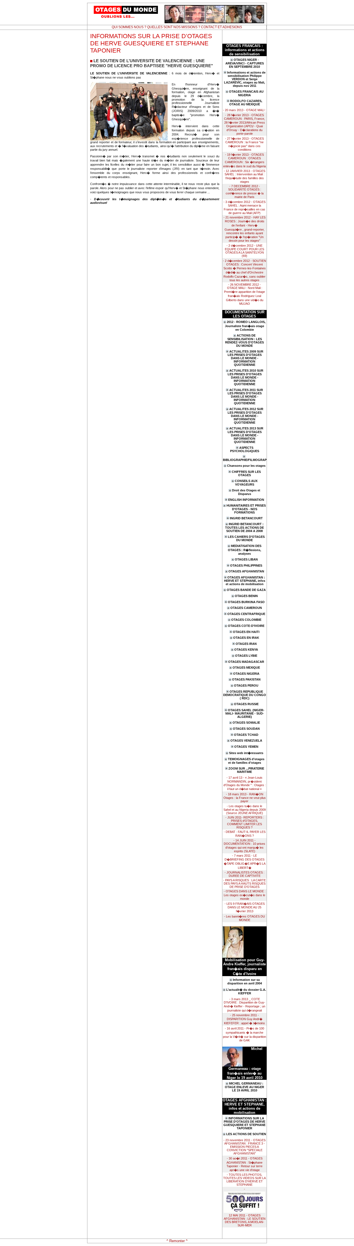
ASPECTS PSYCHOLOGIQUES (244, 449)
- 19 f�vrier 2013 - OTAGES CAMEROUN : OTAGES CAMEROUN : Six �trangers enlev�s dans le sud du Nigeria (244, 160)
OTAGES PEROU (246, 685)
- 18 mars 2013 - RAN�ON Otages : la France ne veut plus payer (244, 798)
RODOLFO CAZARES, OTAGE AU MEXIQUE (245, 102)
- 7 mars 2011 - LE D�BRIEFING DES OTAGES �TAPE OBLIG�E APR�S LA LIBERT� (245, 861)
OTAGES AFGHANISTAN (246, 571)
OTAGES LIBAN (246, 559)
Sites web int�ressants (246, 753)
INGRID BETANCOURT (246, 518)
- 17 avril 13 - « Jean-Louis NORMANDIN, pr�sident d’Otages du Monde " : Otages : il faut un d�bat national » (244, 783)
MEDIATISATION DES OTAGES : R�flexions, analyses (244, 549)
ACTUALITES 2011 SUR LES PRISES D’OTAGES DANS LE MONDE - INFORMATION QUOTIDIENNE (245, 396)
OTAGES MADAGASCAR (246, 661)
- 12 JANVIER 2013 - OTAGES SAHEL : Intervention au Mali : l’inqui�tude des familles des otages (244, 176)
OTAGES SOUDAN (246, 728)
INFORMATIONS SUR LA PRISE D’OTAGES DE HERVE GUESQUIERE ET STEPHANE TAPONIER (244, 1123)
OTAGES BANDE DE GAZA (246, 589)
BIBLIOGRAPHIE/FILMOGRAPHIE (244, 460)
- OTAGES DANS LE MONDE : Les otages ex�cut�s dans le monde (245, 895)
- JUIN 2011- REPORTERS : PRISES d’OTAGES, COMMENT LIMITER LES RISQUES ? (244, 822)
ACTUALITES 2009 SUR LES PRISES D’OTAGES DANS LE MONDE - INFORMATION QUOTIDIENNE (245, 358)
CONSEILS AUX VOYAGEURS (246, 482)
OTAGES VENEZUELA (246, 740)
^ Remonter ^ (177, 1241)
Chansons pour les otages (246, 465)
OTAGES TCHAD (246, 734)
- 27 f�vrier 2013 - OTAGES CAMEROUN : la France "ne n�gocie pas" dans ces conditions (244, 144)
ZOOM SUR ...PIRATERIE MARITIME (246, 770)
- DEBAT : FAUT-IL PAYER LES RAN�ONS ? (245, 833)
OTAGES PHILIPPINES (246, 565)
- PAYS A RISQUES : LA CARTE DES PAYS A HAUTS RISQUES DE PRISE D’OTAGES (244, 883)
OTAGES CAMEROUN (246, 607)
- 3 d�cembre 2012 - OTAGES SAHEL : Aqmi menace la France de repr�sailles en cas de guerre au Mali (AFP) (244, 207)
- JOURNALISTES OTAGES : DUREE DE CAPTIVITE (244, 874)
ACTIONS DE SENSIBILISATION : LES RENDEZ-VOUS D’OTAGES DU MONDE (244, 340)
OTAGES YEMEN (246, 746)
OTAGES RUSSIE (246, 704)
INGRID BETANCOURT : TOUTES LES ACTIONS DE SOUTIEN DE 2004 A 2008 (244, 527)
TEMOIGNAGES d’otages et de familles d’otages (246, 760)
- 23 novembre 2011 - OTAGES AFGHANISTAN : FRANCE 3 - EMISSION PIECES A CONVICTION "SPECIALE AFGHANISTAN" (244, 1146)
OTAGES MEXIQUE (246, 667)
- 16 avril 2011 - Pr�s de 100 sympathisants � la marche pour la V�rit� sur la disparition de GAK (244, 1034)
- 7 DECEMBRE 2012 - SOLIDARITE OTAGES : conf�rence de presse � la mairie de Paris (245, 191)
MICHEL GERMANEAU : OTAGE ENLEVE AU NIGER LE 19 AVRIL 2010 (244, 1087)
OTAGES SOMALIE (246, 722)
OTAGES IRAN (246, 643)
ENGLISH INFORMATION (246, 499)
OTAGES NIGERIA (246, 673)
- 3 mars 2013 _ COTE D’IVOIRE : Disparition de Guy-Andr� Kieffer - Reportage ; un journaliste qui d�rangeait (244, 1004)
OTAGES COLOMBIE (246, 619)
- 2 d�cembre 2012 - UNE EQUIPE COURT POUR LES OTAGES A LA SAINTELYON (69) (244, 250)
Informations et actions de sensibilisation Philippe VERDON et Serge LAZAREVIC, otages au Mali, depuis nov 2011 (245, 79)
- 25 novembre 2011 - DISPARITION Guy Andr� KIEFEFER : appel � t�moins (244, 1019)
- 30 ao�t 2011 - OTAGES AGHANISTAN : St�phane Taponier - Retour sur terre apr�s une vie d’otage (244, 1164)
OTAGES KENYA (246, 649)
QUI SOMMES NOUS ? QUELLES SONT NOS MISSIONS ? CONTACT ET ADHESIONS (177, 27)
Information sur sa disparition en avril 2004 (244, 981)
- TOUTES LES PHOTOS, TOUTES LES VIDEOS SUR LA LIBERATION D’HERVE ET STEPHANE (244, 1179)
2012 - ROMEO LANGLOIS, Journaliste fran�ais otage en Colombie (245, 325)
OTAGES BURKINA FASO (246, 602)
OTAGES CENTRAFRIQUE (246, 614)
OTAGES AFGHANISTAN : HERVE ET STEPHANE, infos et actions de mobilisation (244, 581)
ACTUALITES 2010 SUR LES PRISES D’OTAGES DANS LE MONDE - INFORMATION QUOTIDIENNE (245, 377)
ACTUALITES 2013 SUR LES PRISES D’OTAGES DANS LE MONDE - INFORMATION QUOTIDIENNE (245, 435)
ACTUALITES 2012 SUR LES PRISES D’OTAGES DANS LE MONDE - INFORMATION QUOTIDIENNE (245, 415)
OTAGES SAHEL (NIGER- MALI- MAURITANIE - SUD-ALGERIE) (245, 713)
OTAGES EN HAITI (246, 632)
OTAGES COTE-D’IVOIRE (246, 625)
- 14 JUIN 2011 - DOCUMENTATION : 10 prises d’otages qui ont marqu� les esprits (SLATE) (244, 846)
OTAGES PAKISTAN (246, 679)
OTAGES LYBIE (246, 655)
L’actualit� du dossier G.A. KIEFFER (246, 991)
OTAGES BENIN (246, 596)
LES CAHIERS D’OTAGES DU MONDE (246, 538)
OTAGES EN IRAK (246, 637)
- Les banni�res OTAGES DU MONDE (244, 918)
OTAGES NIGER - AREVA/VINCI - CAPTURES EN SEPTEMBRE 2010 (244, 63)
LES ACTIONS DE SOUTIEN (246, 1134)
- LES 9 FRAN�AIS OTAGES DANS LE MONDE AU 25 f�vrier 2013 (245, 907)
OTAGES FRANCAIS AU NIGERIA (246, 93)
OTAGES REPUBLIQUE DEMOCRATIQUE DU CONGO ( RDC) (244, 695)
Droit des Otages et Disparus (246, 492)
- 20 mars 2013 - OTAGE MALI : (244, 110)
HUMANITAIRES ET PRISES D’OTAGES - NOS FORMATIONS (246, 509)
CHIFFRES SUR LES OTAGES (246, 473)
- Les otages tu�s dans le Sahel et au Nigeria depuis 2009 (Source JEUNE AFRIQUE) (244, 809)
